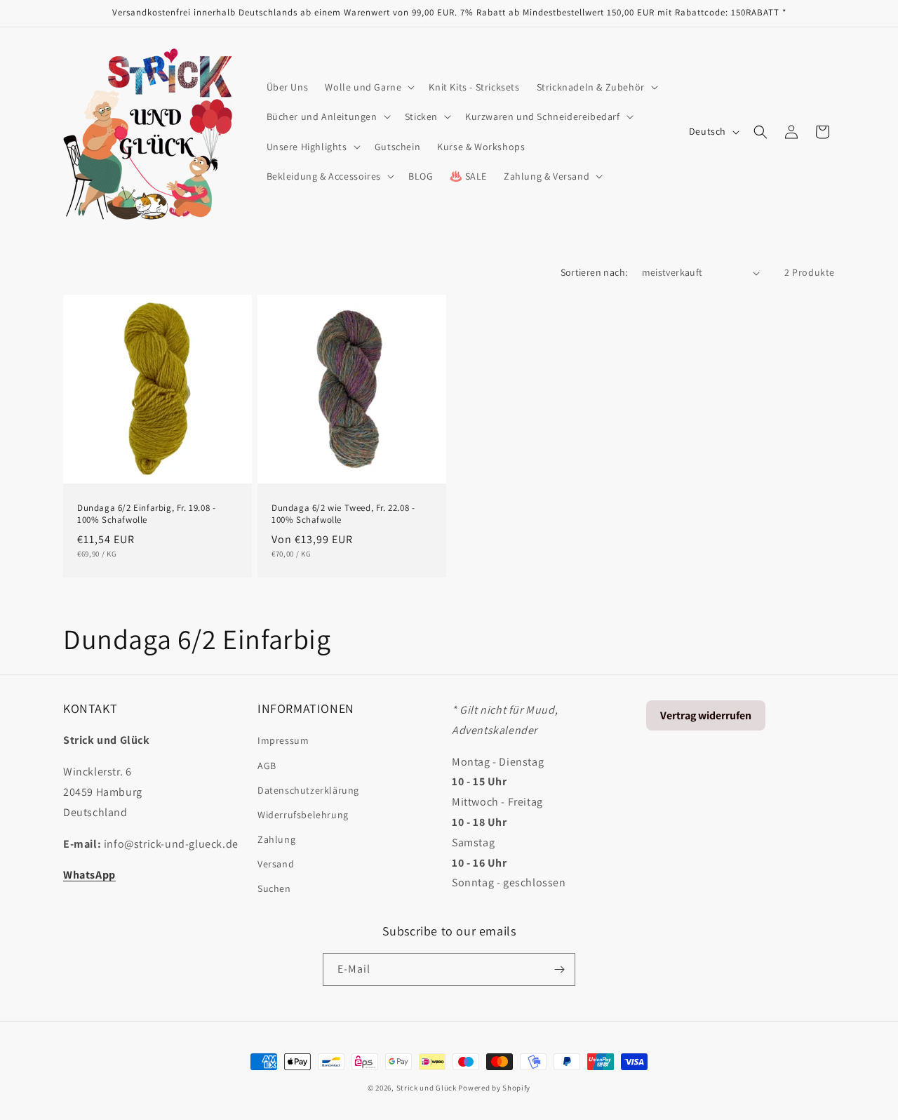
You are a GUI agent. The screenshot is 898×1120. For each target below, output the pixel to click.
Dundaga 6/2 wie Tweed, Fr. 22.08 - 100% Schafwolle (343, 514)
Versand (275, 864)
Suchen (274, 888)
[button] (368, 87)
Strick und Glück (426, 1088)
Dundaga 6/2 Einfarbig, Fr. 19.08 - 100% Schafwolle (146, 514)
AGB (266, 765)
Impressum (283, 740)
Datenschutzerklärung (308, 790)
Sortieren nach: (594, 272)
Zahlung (276, 839)
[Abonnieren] (559, 969)
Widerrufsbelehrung (303, 814)
